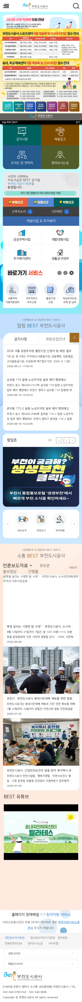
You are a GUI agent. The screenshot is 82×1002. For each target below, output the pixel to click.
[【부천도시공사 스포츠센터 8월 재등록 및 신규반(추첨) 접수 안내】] (41, 74)
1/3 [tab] (49, 440)
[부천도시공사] (35, 6)
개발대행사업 (60, 239)
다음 (65, 273)
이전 (59, 273)
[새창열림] (15, 202)
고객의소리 (19, 211)
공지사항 (22, 139)
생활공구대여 (60, 258)
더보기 (74, 337)
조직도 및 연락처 (22, 163)
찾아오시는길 (60, 163)
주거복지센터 (22, 258)
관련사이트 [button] (14, 953)
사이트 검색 (76, 6)
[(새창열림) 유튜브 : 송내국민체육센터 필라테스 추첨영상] (41, 859)
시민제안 (57, 211)
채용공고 (60, 139)
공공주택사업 (22, 239)
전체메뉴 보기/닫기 (6, 6)
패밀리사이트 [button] (15, 963)
